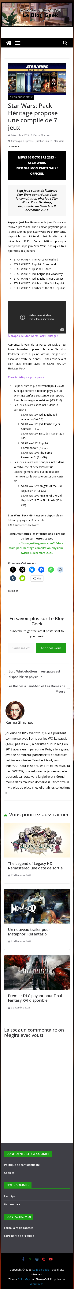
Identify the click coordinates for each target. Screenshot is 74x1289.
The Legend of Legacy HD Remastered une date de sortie (35, 866)
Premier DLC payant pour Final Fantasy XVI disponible (35, 998)
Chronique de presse (22, 141)
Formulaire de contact (18, 1228)
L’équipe (9, 1196)
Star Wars (59, 141)
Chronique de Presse (21, 97)
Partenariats (12, 1204)
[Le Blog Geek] (37, 4)
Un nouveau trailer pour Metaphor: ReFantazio (29, 932)
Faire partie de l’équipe (19, 1236)
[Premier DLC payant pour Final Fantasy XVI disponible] (37, 958)
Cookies (9, 1173)
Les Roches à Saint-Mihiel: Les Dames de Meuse (36, 689)
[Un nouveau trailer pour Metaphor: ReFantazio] (37, 892)
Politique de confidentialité (22, 1165)
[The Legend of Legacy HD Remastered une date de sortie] (37, 826)
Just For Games (44, 141)
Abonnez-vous (51, 648)
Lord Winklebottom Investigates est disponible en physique (34, 674)
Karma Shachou (41, 135)
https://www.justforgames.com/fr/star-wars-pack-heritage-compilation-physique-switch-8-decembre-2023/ (37, 547)
